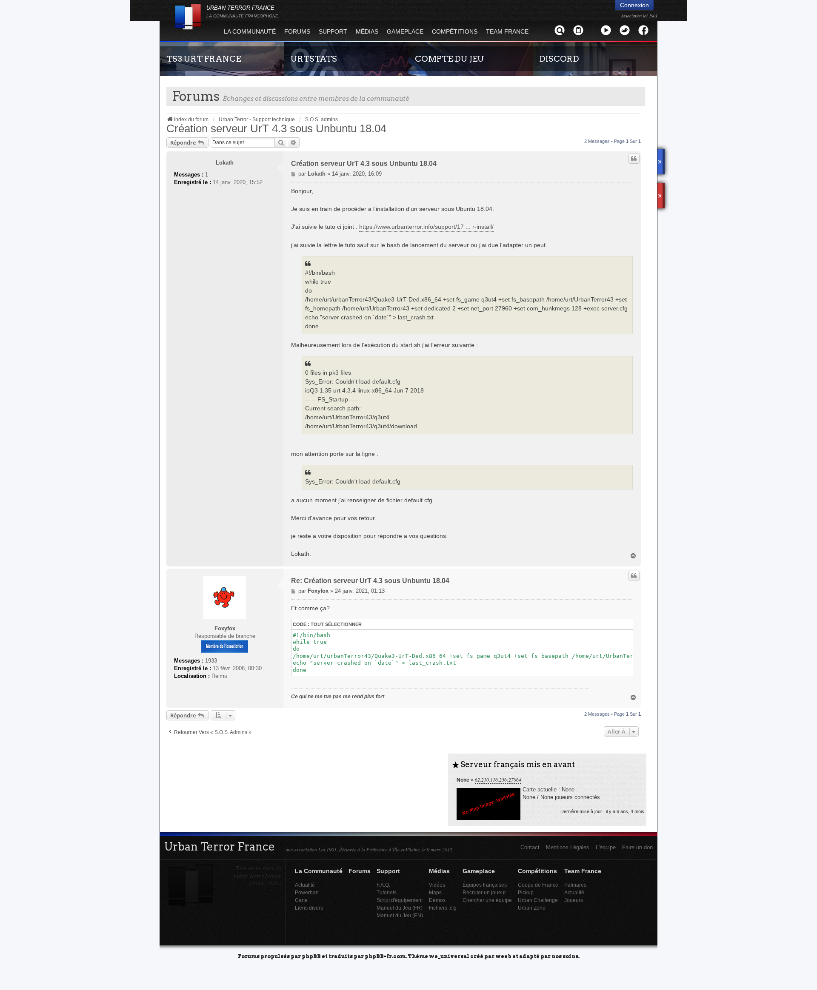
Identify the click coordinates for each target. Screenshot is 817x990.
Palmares (575, 885)
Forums (297, 31)
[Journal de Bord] (578, 30)
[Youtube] (606, 30)
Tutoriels (387, 892)
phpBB (311, 956)
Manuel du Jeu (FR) (400, 907)
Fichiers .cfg (443, 907)
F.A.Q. (383, 885)
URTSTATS (314, 59)
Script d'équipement (400, 900)
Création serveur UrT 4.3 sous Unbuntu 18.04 (276, 128)
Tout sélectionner (336, 624)
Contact (530, 847)
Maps (435, 892)
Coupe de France (538, 885)
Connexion (634, 5)
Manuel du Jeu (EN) (400, 915)
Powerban (307, 892)
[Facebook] (643, 30)
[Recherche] (559, 30)
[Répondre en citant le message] (634, 159)
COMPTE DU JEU (449, 59)
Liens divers (309, 907)
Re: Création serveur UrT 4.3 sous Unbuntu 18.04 (370, 580)
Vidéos (437, 885)
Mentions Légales (567, 847)
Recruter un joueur (484, 892)
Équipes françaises (485, 885)
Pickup (526, 892)
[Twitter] (625, 30)
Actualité (305, 885)
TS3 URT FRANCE (203, 59)
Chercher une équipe (487, 900)
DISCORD (559, 59)
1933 (211, 660)
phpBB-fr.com (385, 956)
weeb (503, 956)
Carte (301, 900)
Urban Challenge (538, 900)
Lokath (225, 162)
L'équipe (606, 847)
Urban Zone (532, 907)
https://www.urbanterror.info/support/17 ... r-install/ (426, 226)
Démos (437, 900)
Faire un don (637, 847)
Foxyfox (224, 628)
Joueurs (573, 900)
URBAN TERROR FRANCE (242, 11)
